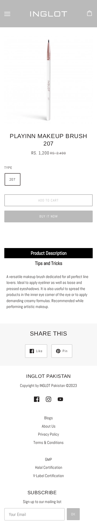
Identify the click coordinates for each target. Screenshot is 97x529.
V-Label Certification (48, 475)
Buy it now (48, 216)
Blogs (48, 417)
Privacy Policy (48, 434)
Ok (73, 514)
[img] (37, 399)
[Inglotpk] (48, 13)
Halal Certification (48, 467)
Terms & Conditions (48, 442)
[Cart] (90, 13)
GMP (48, 459)
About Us (49, 426)
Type (8, 167)
